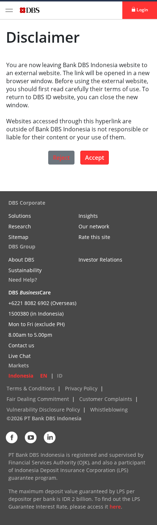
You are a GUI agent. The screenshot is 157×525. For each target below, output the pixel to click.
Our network (93, 226)
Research (19, 226)
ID (59, 375)
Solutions (19, 215)
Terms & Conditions (31, 388)
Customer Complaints (105, 398)
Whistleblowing (109, 409)
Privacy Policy (81, 388)
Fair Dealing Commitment (38, 398)
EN (43, 375)
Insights (88, 215)
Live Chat (19, 355)
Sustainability (25, 270)
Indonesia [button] (20, 375)
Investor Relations (100, 259)
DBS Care (29, 292)
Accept (94, 158)
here (115, 506)
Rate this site (94, 236)
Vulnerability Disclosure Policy (43, 409)
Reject (61, 158)
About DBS (21, 259)
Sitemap (18, 236)
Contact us (21, 345)
